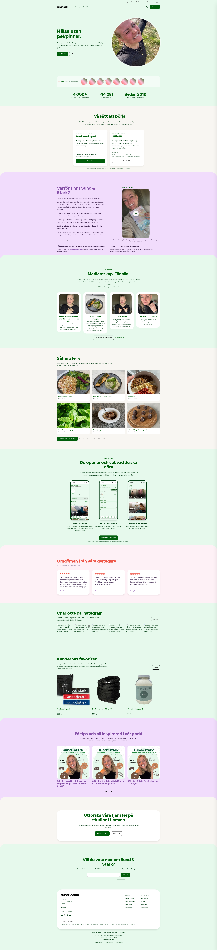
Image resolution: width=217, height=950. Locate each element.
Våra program (145, 895)
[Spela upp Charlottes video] (136, 213)
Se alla (156, 667)
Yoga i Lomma (75, 924)
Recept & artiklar (129, 2)
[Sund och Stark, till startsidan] (63, 7)
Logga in (157, 2)
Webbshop (149, 2)
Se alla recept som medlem (67, 439)
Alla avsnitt (108, 792)
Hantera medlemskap (110, 932)
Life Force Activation (123, 924)
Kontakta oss (129, 907)
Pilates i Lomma (85, 924)
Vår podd (143, 901)
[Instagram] (65, 915)
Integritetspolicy (98, 942)
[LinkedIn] (67, 915)
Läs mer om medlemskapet (103, 338)
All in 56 (85, 7)
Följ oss (155, 619)
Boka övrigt (116, 833)
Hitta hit (63, 903)
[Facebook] (62, 915)
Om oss (92, 7)
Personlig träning (104, 924)
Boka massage (101, 833)
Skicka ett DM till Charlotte (113, 168)
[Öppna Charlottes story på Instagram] (84, 81)
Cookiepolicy (119, 942)
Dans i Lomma (113, 924)
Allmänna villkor (121, 879)
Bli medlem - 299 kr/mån (108, 537)
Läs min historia (63, 241)
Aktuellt (127, 895)
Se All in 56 (62, 54)
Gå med (125, 875)
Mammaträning (94, 924)
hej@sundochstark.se (66, 911)
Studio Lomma (140, 2)
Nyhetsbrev (144, 907)
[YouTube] (70, 915)
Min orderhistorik (97, 932)
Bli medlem (155, 7)
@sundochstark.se (76, 249)
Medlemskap (76, 7)
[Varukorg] (146, 7)
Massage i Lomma (65, 924)
